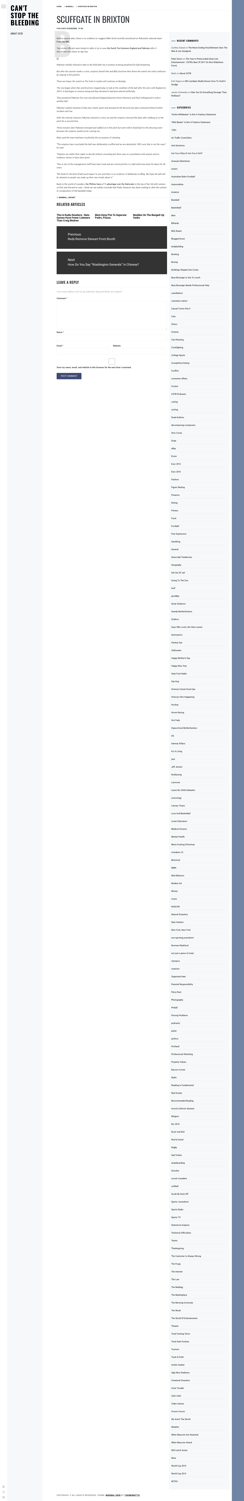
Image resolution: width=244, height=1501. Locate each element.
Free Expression (178, 534)
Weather (175, 1427)
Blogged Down (178, 239)
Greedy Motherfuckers (181, 611)
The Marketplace (179, 1295)
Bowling (175, 254)
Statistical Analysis (180, 1225)
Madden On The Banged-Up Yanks (148, 216)
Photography (177, 1000)
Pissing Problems (179, 1015)
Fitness (174, 510)
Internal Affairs (178, 743)
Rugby (174, 1147)
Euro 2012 (176, 464)
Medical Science (179, 829)
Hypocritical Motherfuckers (184, 728)
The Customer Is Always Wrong (186, 1256)
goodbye (175, 596)
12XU (173, 130)
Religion (175, 1116)
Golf (173, 588)
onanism (175, 969)
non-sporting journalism (182, 937)
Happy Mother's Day (180, 658)
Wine (173, 1458)
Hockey (174, 704)
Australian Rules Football (183, 176)
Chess (174, 324)
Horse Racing (177, 712)
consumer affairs (179, 378)
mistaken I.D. (177, 852)
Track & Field (177, 1357)
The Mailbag (177, 1287)
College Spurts (178, 355)
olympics (175, 961)
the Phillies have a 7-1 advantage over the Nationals (110, 184)
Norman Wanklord (179, 945)
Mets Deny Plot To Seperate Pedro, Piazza (111, 216)
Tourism (175, 1349)
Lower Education (179, 821)
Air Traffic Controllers (181, 138)
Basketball (176, 207)
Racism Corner (178, 1069)
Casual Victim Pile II (180, 308)
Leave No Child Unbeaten (183, 790)
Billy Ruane (176, 231)
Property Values (178, 1062)
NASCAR (175, 906)
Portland (175, 1046)
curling (174, 402)
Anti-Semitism (178, 145)
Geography (176, 565)
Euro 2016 (176, 471)
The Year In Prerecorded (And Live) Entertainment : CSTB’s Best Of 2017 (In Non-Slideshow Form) (197, 62)
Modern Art (176, 883)
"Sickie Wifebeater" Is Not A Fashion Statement (193, 114)
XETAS (174, 1481)
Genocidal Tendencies (181, 557)
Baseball (63, 198)
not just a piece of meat (182, 953)
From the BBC (63, 42)
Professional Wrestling (182, 1054)
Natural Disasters (179, 914)
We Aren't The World (180, 1419)
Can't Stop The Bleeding (25, 15)
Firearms (175, 495)
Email (60, 346)
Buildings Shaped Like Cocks (185, 270)
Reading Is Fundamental (182, 1085)
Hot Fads (175, 720)
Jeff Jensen (176, 767)
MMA (173, 868)
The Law (175, 1279)
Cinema (174, 332)
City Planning (177, 339)
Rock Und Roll (178, 1132)
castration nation (179, 301)
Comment (62, 298)
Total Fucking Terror (180, 1334)
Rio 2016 (175, 1124)
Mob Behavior (177, 875)
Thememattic (132, 1495)
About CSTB (17, 33)
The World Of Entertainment (184, 1318)
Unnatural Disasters (180, 1380)
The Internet (177, 1271)
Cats (173, 316)
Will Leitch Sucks (179, 1450)
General (174, 549)
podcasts (175, 1023)
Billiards (175, 223)
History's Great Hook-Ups (183, 689)
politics (174, 1038)
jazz (173, 759)
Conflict (175, 371)
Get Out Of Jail (178, 572)
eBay (173, 448)
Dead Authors (177, 417)
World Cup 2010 (178, 1466)
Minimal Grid (113, 1495)
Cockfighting (177, 347)
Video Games (177, 1403)
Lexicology (176, 798)
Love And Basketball (180, 813)
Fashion (175, 479)
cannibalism (177, 293)
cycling (174, 409)
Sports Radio (177, 1209)
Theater (174, 1326)
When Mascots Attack (181, 1442)
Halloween (176, 650)
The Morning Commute (182, 1302)
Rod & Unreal (177, 1139)
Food (173, 518)
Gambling (175, 541)
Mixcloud (175, 860)
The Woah (176, 1310)
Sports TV (176, 1217)
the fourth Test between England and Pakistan (128, 48)
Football (175, 526)
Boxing (174, 262)
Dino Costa (176, 433)
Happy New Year (179, 666)
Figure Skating (178, 487)
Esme (174, 456)
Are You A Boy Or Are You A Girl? (186, 153)
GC (82, 29)
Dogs (173, 440)
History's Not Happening (182, 697)
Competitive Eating (180, 363)
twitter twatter (178, 1365)
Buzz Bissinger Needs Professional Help (190, 285)
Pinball (174, 1007)
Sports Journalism (180, 1202)
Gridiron (175, 619)
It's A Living (176, 751)
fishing (174, 503)
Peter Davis (176, 59)
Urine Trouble (177, 1388)
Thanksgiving (177, 1248)
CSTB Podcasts (178, 394)
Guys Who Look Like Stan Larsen (186, 627)
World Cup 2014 (178, 1473)
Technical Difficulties (181, 1233)
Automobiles (177, 184)
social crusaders (179, 1178)
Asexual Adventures (180, 161)
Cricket (71, 198)
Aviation (175, 192)
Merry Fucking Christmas (183, 844)
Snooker (175, 1170)
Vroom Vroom (178, 1411)
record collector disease (182, 1108)
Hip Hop (175, 681)
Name (60, 332)
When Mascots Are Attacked (184, 1435)
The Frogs (176, 1264)
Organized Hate (178, 976)
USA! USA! (176, 1396)
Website (117, 346)
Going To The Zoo (179, 580)
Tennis (174, 1240)
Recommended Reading (182, 1101)
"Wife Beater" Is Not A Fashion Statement (190, 122)
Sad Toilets (176, 1155)
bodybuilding (177, 246)
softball (174, 1186)
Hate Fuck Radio (179, 673)
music (174, 899)
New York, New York (181, 930)
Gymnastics (176, 635)
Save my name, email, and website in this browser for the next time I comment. (94, 367)
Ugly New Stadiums (180, 1372)
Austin (174, 169)
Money (174, 891)
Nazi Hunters (177, 922)
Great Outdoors (178, 604)
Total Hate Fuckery (180, 1341)
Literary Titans (178, 805)
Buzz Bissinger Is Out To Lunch (185, 277)
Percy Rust (176, 992)
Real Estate (176, 1093)
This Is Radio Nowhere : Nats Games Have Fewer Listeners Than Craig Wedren (73, 218)
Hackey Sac (176, 642)
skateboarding (178, 1163)
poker (174, 1031)
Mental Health (178, 837)
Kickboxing (176, 774)
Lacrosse (175, 782)
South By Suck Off (179, 1194)
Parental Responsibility (182, 984)
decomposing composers (183, 425)
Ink (172, 736)
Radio (174, 1077)
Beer (173, 215)
